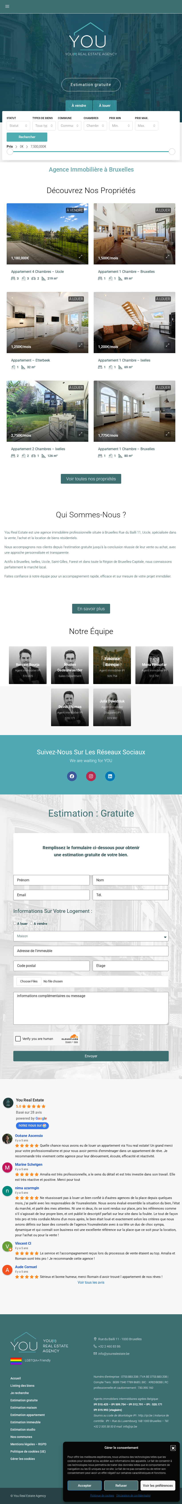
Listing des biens (22, 1385)
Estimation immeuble (25, 1422)
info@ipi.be (130, 1426)
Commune (65, 118)
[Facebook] (72, 776)
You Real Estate (30, 1100)
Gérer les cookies (22, 1459)
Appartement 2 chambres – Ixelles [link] (38, 449)
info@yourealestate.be (113, 1353)
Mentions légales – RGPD (28, 1444)
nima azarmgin (27, 1188)
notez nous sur (30, 1125)
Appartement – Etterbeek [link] (30, 360)
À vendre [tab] (79, 106)
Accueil (15, 1378)
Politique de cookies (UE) (28, 1451)
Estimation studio (22, 1429)
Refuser (121, 1486)
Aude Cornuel (26, 1267)
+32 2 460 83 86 (109, 1346)
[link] (47, 233)
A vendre (40, 924)
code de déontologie (120, 1415)
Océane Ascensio (29, 1136)
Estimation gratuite (24, 1400)
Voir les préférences (158, 1486)
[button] (173, 1448)
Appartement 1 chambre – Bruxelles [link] (126, 272)
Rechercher (27, 137)
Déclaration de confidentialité (133, 1495)
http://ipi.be (145, 1415)
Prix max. (141, 118)
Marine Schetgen (28, 1164)
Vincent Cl (23, 1243)
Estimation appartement (27, 1415)
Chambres (91, 118)
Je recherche (19, 1393)
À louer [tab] (105, 106)
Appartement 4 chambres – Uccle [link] (37, 272)
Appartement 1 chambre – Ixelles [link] (124, 360)
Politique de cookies (102, 1495)
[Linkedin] (110, 776)
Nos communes (21, 1437)
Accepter (84, 1486)
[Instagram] (91, 776)
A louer (22, 924)
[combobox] (18, 125)
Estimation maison (23, 1407)
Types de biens (42, 118)
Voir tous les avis (91, 1282)
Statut (11, 118)
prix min (115, 118)
